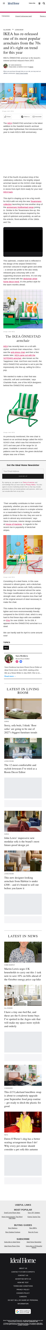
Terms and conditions (23, 1286)
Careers (23, 1297)
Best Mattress (12, 1228)
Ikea (6, 648)
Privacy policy (23, 1289)
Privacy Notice (31, 484)
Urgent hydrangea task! (23, 16)
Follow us (27, 116)
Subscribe (32, 3)
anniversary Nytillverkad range (20, 207)
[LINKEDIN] (21, 661)
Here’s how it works (22, 73)
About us (23, 1268)
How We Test (23, 1282)
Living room (19, 29)
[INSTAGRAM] (17, 661)
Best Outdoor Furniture (12, 1232)
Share (9, 116)
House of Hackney (14, 524)
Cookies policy (23, 1293)
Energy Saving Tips (34, 1217)
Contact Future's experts (23, 1272)
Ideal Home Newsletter (34, 1242)
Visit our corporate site (30, 1321)
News (31, 67)
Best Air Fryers (33, 1232)
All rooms (7, 29)
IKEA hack (8, 192)
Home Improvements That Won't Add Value (12, 1217)
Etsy (8, 620)
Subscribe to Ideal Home (12, 1242)
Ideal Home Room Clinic (12, 1246)
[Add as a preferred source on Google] (23, 1311)
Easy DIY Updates (34, 1213)
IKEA (9, 123)
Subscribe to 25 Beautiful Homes (34, 1246)
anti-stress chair (18, 352)
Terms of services (29, 482)
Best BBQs (33, 1228)
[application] (23, 241)
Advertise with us (23, 1279)
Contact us (23, 1275)
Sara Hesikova (16, 65)
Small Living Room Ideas (12, 1213)
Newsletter (38, 116)
